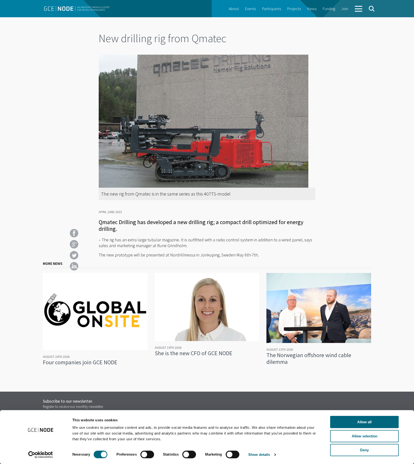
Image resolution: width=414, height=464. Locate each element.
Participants (271, 8)
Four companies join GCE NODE (80, 362)
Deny (364, 450)
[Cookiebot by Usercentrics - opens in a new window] (41, 454)
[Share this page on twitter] (74, 255)
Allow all (364, 422)
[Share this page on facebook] (74, 233)
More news (53, 263)
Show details (259, 454)
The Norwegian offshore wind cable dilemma (308, 358)
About (234, 8)
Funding (328, 8)
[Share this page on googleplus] (74, 244)
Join (344, 8)
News (311, 8)
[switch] (147, 454)
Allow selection (364, 436)
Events (250, 8)
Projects (294, 8)
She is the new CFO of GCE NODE (193, 353)
